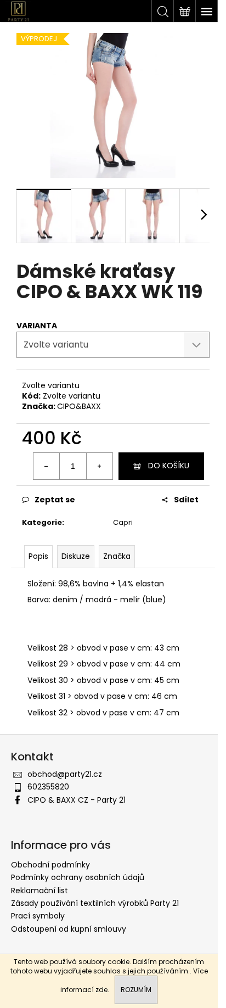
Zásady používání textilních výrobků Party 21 (95, 903)
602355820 (48, 786)
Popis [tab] (38, 556)
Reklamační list (39, 890)
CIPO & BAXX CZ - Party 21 (76, 799)
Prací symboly (38, 915)
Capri (123, 522)
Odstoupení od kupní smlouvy (68, 928)
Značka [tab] (117, 556)
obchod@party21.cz (64, 774)
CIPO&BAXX (79, 406)
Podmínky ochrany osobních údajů (77, 877)
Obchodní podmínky (50, 864)
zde (101, 989)
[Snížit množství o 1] (46, 466)
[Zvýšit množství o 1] (99, 466)
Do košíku (168, 465)
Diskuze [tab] (75, 556)
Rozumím (136, 989)
